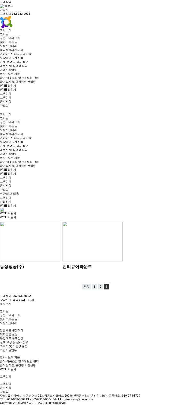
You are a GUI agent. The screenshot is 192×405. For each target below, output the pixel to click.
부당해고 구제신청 (11, 58)
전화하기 (5, 201)
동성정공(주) (12, 266)
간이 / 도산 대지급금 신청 (16, 54)
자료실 (4, 105)
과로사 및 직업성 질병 (13, 65)
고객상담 (5, 97)
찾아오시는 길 (9, 42)
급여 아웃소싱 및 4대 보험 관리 (19, 77)
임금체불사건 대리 (11, 50)
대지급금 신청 (9, 334)
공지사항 (5, 101)
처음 (86, 286)
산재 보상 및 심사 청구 (14, 61)
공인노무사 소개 (10, 38)
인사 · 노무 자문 (10, 73)
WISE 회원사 (8, 89)
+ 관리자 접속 (9, 193)
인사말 (4, 34)
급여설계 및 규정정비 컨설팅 (18, 81)
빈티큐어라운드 (77, 266)
